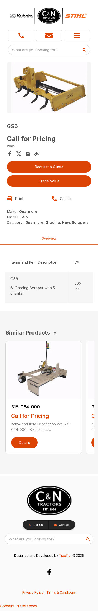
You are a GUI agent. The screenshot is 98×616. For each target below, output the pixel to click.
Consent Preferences (18, 606)
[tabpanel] (49, 88)
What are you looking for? (35, 50)
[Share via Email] (28, 154)
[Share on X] (18, 154)
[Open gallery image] (49, 87)
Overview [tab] (49, 238)
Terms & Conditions (61, 592)
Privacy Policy (33, 592)
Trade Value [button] (49, 181)
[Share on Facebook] (9, 154)
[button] (21, 35)
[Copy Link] (37, 154)
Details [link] (24, 442)
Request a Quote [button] (49, 167)
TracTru (65, 555)
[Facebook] (49, 572)
